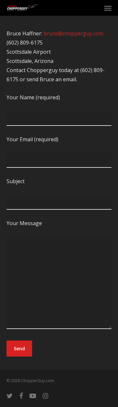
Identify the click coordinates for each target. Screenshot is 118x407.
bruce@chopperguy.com (73, 33)
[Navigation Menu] (107, 8)
